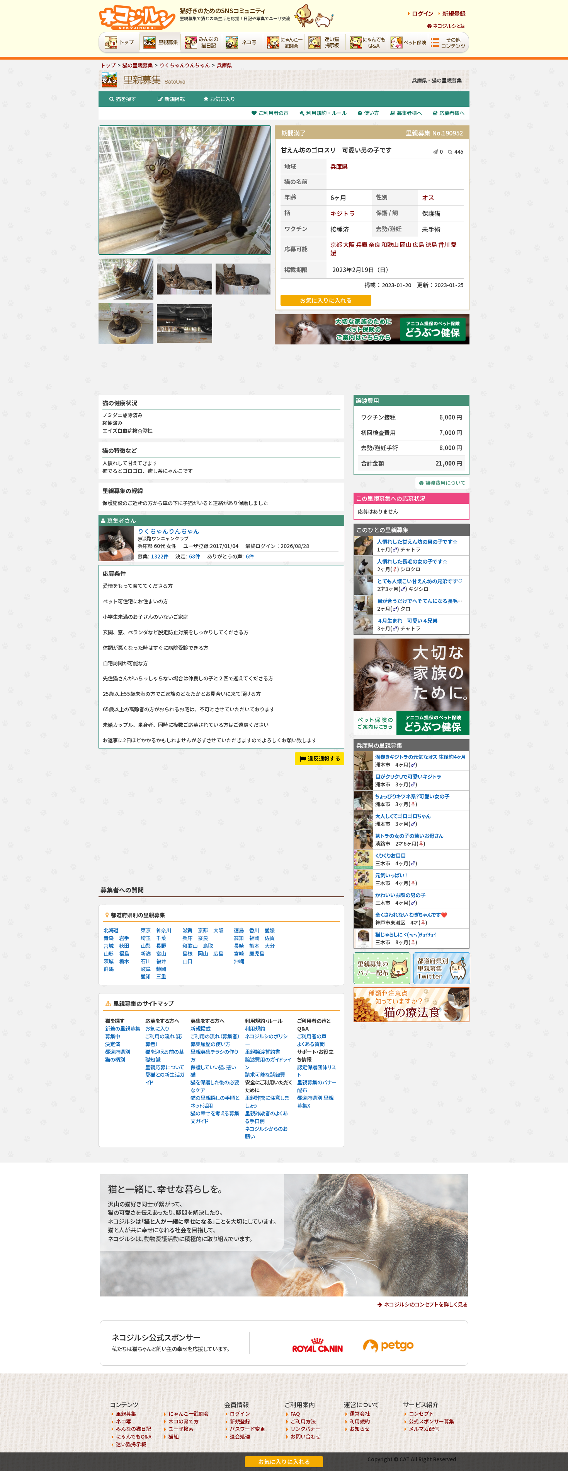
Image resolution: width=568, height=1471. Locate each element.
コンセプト (421, 1413)
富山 (161, 953)
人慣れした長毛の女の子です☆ (412, 561)
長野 (161, 945)
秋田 (124, 945)
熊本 (254, 945)
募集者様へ (409, 112)
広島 (418, 244)
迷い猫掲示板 (131, 1444)
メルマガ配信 (424, 1428)
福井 (161, 961)
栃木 (124, 961)
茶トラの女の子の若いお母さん (409, 835)
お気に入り (222, 99)
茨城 (109, 961)
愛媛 (270, 930)
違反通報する (324, 758)
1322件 (159, 556)
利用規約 (255, 1028)
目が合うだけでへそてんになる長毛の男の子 (427, 600)
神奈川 (163, 930)
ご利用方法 (303, 1421)
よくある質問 (311, 1044)
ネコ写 (123, 1421)
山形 (109, 953)
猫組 (173, 1436)
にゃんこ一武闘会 (188, 1413)
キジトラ (342, 213)
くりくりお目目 (390, 855)
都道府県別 (117, 1051)
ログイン (423, 13)
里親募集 (126, 1413)
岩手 (124, 938)
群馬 (109, 969)
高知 (239, 938)
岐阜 (146, 969)
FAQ (295, 1413)
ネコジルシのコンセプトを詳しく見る (426, 1304)
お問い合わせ (306, 1436)
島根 (187, 953)
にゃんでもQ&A (133, 1436)
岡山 (406, 244)
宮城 (109, 945)
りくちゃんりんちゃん (168, 531)
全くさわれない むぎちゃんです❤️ (411, 914)
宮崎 (239, 953)
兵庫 (361, 244)
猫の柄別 (115, 1059)
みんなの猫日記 (133, 1428)
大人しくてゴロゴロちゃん (402, 816)
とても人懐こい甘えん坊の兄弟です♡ (419, 581)
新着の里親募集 (122, 1028)
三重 (161, 976)
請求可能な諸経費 (265, 1074)
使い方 (371, 112)
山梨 (146, 945)
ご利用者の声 (273, 112)
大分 (270, 945)
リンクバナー (305, 1428)
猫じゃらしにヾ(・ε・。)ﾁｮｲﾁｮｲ (405, 934)
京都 (336, 244)
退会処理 (240, 1436)
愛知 (146, 976)
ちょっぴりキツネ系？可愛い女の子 (412, 796)
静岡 (161, 969)
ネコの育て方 (183, 1421)
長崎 (239, 945)
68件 (194, 556)
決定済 (112, 1044)
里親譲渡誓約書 (262, 1051)
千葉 (161, 938)
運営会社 (360, 1413)
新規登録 (454, 13)
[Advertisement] (284, 369)
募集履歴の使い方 (210, 1044)
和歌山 (390, 244)
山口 (187, 961)
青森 (109, 938)
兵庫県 (339, 166)
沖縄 (239, 961)
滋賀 (187, 930)
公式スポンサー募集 (431, 1421)
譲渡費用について (445, 482)
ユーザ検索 (181, 1428)
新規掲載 (175, 99)
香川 (444, 244)
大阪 (349, 244)
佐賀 (270, 938)
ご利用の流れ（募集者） (215, 1036)
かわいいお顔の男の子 (400, 895)
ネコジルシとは (449, 25)
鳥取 (208, 945)
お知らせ (360, 1428)
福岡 (254, 938)
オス (428, 197)
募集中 (112, 1036)
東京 (146, 930)
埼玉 (146, 938)
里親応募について (164, 1067)
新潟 (146, 953)
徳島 (431, 244)
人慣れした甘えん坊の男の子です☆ (417, 541)
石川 (146, 961)
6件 (250, 556)
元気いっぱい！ (391, 875)
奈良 (374, 244)
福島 (124, 953)
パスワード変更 (247, 1428)
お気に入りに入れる (284, 1461)
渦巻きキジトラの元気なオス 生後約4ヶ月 (420, 756)
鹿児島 (256, 953)
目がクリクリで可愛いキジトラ (408, 776)
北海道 (111, 930)
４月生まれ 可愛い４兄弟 (407, 620)
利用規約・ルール (326, 112)
